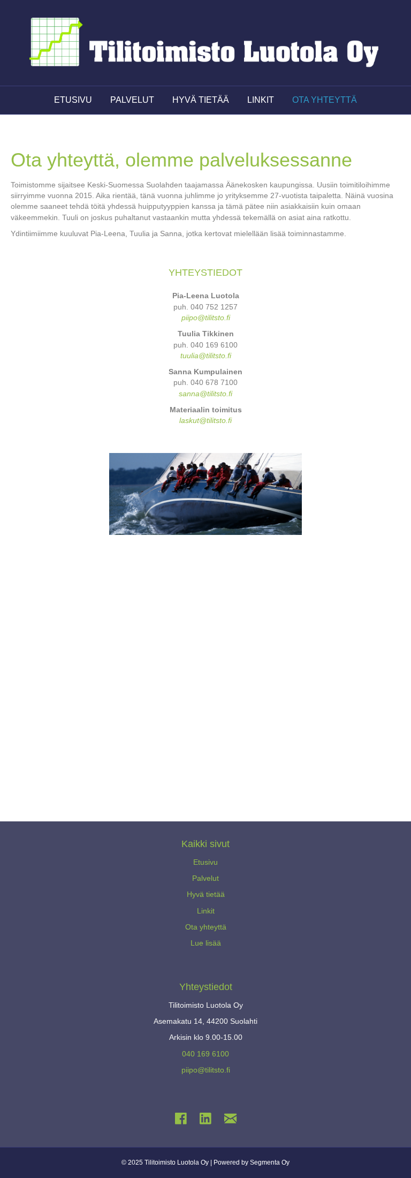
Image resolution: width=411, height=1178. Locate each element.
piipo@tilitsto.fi (205, 317)
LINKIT (260, 99)
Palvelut (205, 878)
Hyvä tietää (206, 894)
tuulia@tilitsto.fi (205, 355)
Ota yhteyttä (205, 927)
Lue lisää (206, 943)
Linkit (206, 911)
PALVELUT (132, 99)
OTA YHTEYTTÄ (324, 99)
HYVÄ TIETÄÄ (200, 99)
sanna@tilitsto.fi (205, 393)
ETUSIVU (73, 99)
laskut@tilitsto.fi (205, 420)
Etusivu (205, 862)
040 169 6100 (205, 1053)
